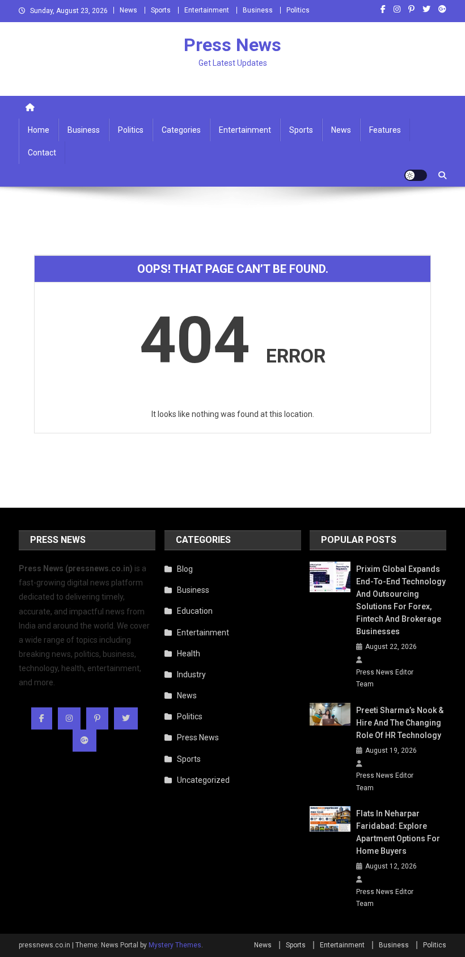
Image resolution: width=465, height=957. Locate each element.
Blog (185, 569)
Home (38, 129)
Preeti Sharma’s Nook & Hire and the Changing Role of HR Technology (399, 723)
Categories (181, 129)
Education (195, 610)
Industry (191, 674)
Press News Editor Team (384, 678)
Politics (298, 10)
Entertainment (206, 10)
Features (385, 129)
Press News (232, 45)
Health (188, 653)
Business (258, 10)
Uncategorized (203, 780)
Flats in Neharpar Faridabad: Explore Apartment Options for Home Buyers (398, 832)
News (128, 10)
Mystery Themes (175, 945)
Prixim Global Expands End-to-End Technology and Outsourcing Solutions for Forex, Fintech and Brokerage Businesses (401, 600)
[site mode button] (415, 175)
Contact (42, 152)
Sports (161, 10)
